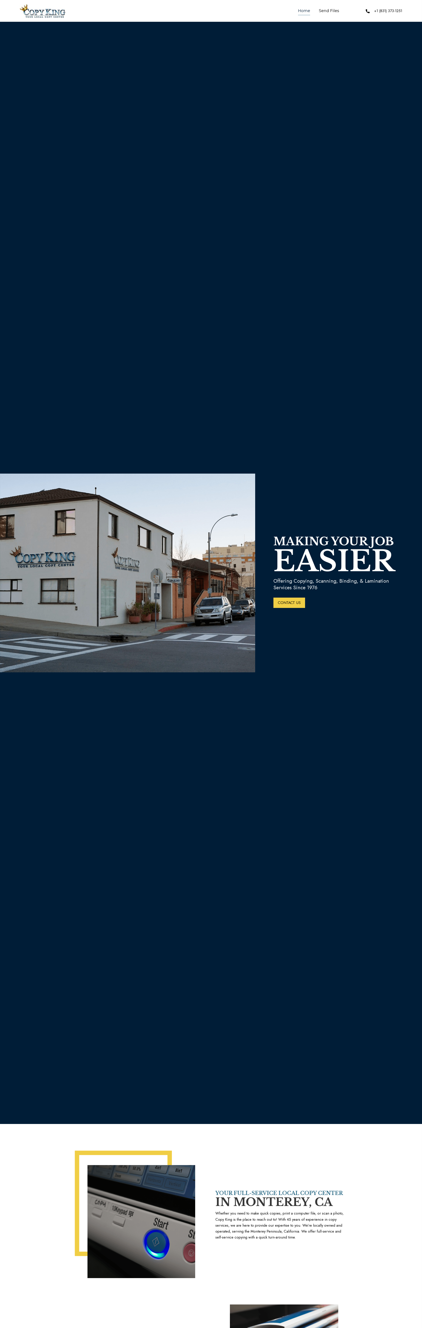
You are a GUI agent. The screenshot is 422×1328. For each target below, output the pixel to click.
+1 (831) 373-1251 (388, 10)
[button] (289, 603)
